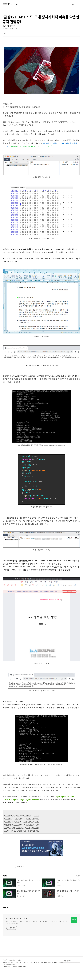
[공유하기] (9, 866)
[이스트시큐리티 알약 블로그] (12, 4)
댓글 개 (5, 907)
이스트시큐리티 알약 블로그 (17, 918)
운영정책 (5, 960)
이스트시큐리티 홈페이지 (15, 960)
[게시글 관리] (12, 866)
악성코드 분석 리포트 (9, 26)
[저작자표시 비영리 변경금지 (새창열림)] (27, 866)
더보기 (78, 876)
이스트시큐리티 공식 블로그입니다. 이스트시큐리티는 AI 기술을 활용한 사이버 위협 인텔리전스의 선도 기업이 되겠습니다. (38, 922)
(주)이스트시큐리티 (8, 963)
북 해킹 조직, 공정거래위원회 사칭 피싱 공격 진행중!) (31, 146)
